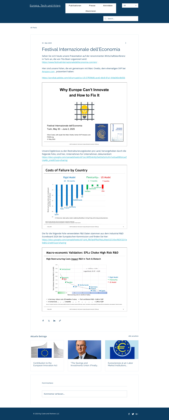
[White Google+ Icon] (137, 414)
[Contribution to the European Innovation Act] (47, 349)
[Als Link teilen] (60, 321)
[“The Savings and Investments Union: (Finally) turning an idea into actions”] (84, 349)
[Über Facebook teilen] (43, 321)
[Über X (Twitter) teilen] (49, 321)
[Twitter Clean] (133, 414)
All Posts (33, 27)
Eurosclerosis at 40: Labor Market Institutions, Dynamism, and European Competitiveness (120, 364)
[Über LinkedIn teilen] (54, 321)
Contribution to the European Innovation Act (45, 364)
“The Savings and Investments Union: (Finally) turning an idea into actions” (84, 364)
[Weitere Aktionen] (125, 43)
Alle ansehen (134, 336)
